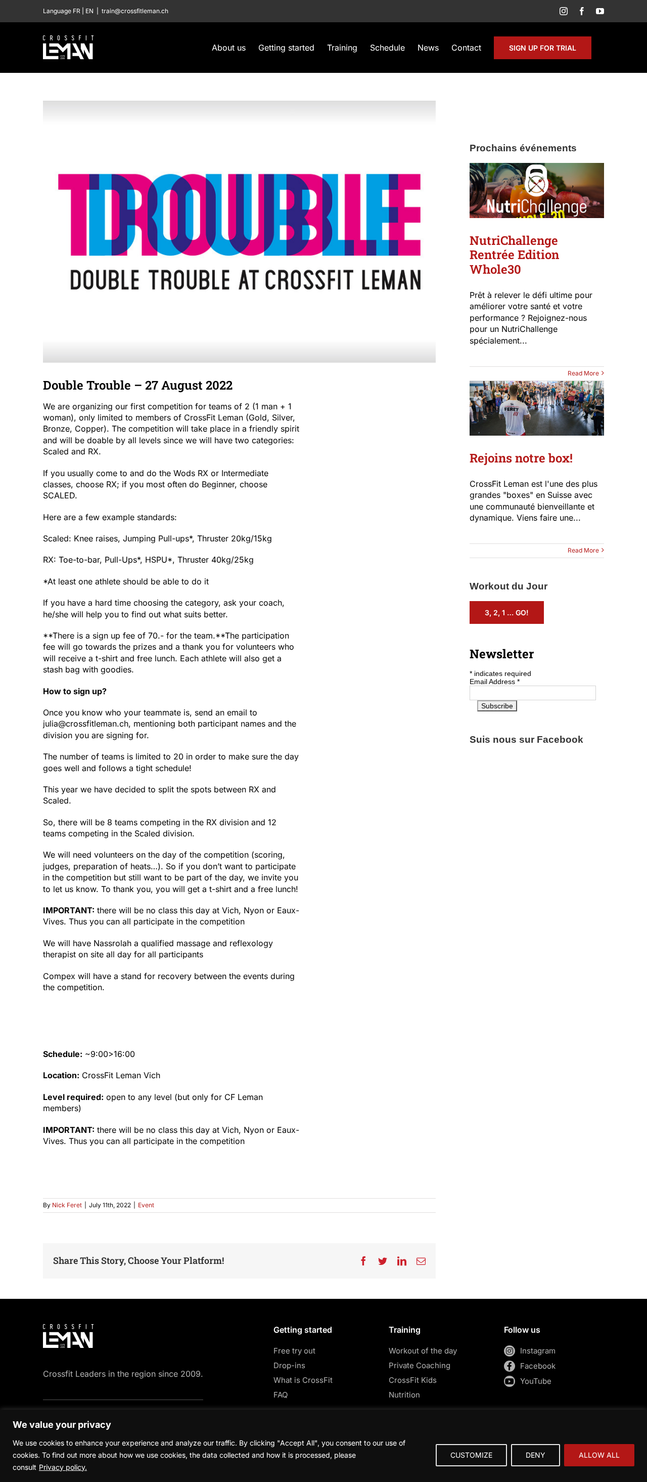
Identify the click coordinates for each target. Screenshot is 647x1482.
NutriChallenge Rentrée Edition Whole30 (514, 255)
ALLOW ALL (599, 1455)
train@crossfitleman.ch (135, 11)
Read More (583, 373)
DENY (535, 1455)
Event (146, 1205)
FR (76, 11)
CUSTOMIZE (471, 1455)
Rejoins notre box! (521, 458)
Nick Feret (67, 1205)
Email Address (495, 682)
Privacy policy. (63, 1467)
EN (89, 11)
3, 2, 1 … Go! (507, 612)
